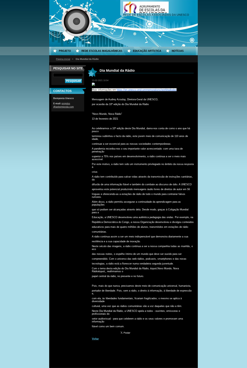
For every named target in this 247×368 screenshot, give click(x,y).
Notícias (178, 50)
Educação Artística (147, 50)
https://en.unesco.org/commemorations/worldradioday (147, 89)
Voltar (95, 338)
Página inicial (63, 59)
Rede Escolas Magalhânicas (101, 50)
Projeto (65, 50)
